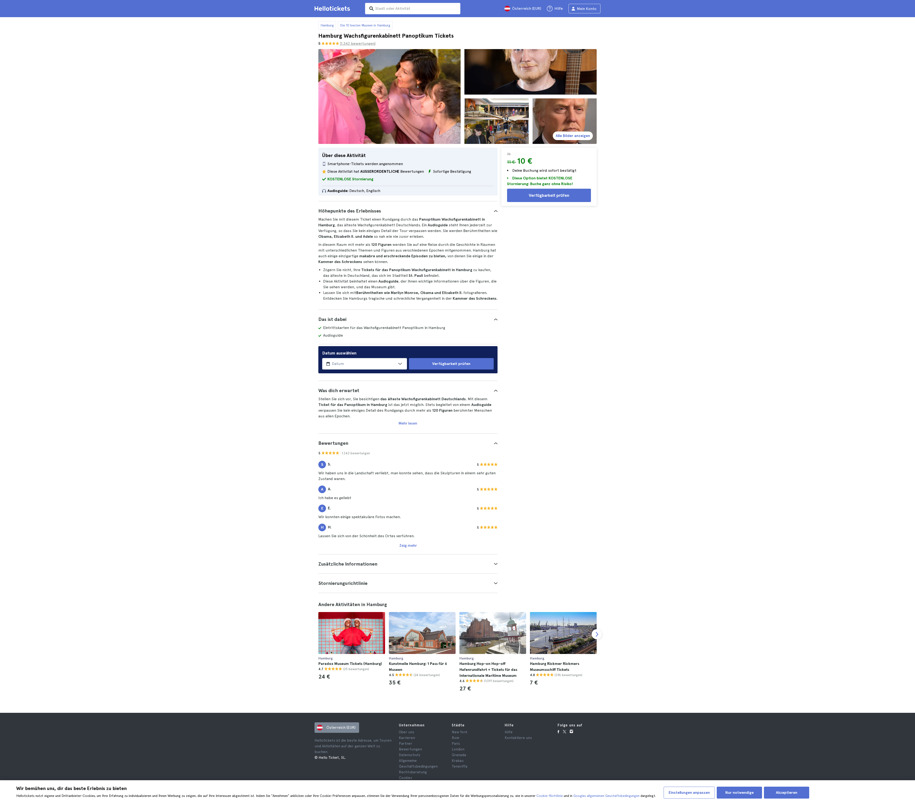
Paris (456, 743)
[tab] (408, 211)
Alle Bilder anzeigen (573, 135)
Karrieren (407, 738)
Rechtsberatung (413, 772)
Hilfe (509, 732)
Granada (459, 755)
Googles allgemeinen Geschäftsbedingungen (606, 796)
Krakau (457, 761)
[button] (408, 211)
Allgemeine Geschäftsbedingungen (418, 764)
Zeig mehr (408, 545)
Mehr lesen (408, 423)
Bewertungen (410, 749)
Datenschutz (409, 755)
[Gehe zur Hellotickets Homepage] (333, 8)
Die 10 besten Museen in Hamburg (365, 25)
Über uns (406, 732)
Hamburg (327, 25)
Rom (455, 738)
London (458, 749)
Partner (405, 743)
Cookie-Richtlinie (549, 796)
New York (459, 732)
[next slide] (597, 634)
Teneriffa (459, 766)
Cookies (405, 778)
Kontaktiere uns (518, 738)
